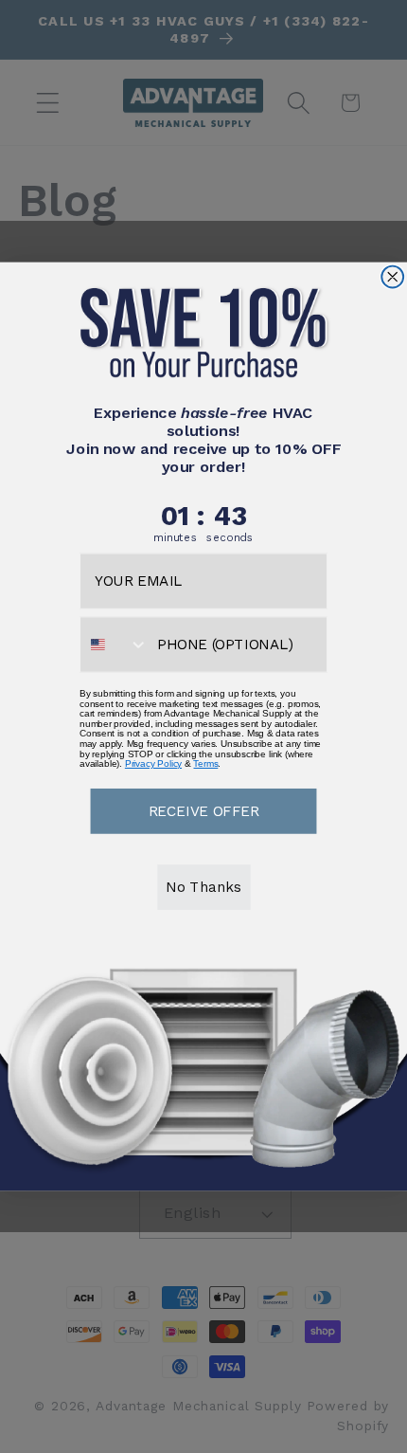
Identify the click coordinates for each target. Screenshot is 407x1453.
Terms (205, 763)
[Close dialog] (392, 277)
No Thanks (203, 886)
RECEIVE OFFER (204, 810)
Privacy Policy (153, 763)
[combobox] (114, 644)
